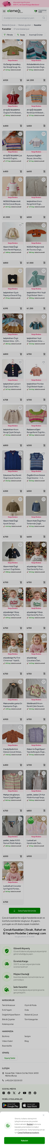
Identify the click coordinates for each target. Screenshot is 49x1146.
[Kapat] (43, 1115)
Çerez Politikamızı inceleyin (28, 1132)
